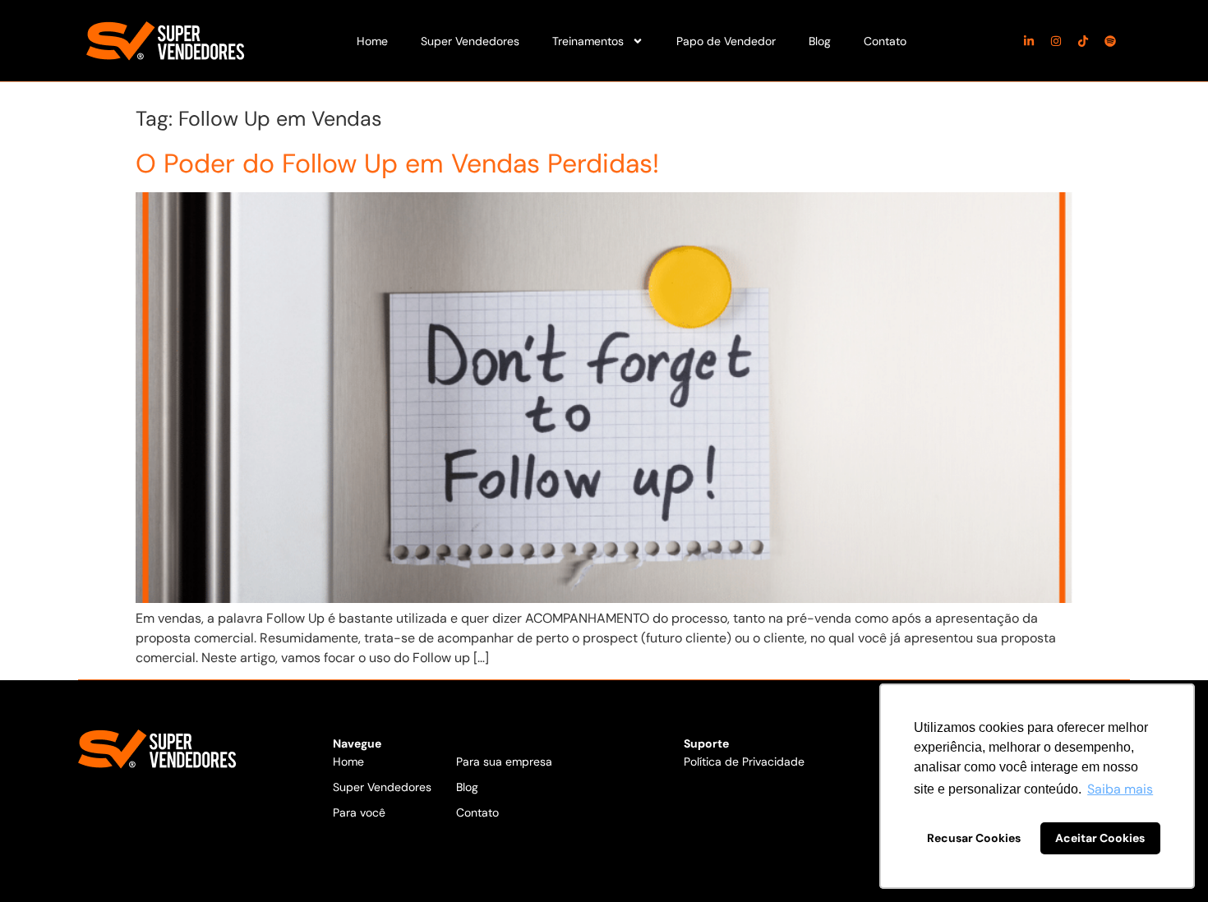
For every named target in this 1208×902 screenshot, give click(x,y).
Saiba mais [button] (1120, 789)
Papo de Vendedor (726, 41)
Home (372, 41)
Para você (359, 812)
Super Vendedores (470, 41)
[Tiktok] (1083, 41)
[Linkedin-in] (1028, 41)
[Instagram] (1055, 41)
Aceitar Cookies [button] (1100, 838)
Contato (885, 41)
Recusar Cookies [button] (974, 838)
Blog (820, 41)
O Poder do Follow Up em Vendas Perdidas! (397, 163)
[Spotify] (1110, 41)
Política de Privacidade (744, 761)
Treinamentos (588, 41)
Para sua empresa (504, 761)
